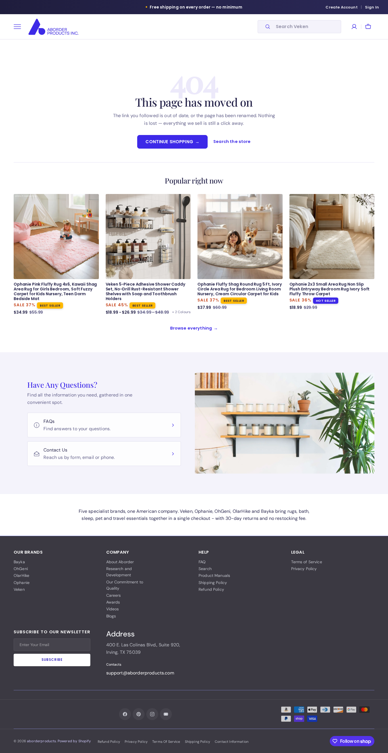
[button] (368, 26)
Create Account (341, 7)
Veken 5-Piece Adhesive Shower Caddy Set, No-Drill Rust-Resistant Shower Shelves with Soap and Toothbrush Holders (145, 291)
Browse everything (194, 328)
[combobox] (307, 26)
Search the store (232, 141)
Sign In (372, 7)
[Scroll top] (374, 741)
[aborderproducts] (53, 26)
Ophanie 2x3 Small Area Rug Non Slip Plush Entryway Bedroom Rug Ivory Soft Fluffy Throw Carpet (329, 289)
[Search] (265, 26)
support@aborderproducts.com (140, 673)
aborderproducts (41, 741)
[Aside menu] (19, 26)
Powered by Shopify (74, 741)
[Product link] (56, 254)
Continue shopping (172, 142)
